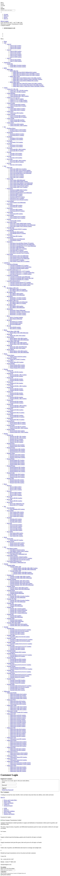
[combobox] (8, 10)
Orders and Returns (8, 803)
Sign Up (6, 18)
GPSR (5, 808)
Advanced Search (8, 805)
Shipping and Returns (9, 814)
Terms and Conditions (9, 811)
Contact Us (6, 804)
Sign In (5, 17)
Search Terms (7, 801)
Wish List (6, 15)
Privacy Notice (7, 812)
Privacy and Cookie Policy (10, 800)
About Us (6, 809)
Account (6, 14)
